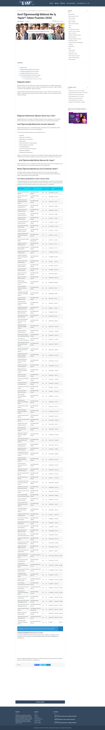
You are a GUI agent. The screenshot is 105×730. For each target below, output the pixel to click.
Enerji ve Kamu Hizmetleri (74, 23)
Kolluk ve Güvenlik (72, 33)
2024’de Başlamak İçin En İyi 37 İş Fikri (76, 96)
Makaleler (63, 3)
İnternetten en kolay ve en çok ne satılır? (77, 90)
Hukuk (70, 25)
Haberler (36, 715)
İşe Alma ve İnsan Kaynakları (74, 31)
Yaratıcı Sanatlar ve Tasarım (74, 55)
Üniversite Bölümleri (38, 718)
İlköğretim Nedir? (23, 67)
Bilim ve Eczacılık (72, 18)
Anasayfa (20, 10)
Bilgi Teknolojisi (71, 14)
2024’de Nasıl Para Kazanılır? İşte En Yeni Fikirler (78, 92)
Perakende (71, 44)
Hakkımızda (36, 717)
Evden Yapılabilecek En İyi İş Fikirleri (76, 100)
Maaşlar (57, 3)
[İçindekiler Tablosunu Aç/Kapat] (18, 66)
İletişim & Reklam (37, 722)
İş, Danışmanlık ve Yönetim (74, 29)
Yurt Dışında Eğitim (71, 3)
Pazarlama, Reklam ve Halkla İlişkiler (76, 42)
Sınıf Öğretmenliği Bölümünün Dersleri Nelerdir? (29, 71)
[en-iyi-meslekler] (26, 3)
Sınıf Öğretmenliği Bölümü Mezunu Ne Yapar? (29, 73)
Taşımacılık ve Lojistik (73, 53)
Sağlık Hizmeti (71, 46)
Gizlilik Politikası (37, 720)
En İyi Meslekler (21, 21)
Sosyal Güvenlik (72, 50)
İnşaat (70, 27)
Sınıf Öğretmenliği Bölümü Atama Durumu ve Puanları (33, 78)
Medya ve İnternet (72, 36)
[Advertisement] (40, 50)
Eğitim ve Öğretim (72, 21)
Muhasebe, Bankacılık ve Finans (75, 38)
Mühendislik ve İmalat (73, 40)
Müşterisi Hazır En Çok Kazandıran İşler (76, 94)
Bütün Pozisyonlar (72, 59)
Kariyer (51, 3)
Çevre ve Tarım (72, 19)
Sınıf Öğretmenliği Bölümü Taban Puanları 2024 (30, 76)
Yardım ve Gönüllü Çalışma (74, 57)
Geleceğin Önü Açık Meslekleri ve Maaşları (77, 102)
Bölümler (24, 10)
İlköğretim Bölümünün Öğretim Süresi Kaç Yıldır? (29, 69)
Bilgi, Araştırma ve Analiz (73, 16)
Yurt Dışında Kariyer (81, 3)
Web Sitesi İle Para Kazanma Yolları (75, 98)
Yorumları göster (40, 702)
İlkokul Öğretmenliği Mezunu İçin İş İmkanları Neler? (30, 75)
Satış (70, 48)
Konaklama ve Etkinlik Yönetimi (75, 35)
